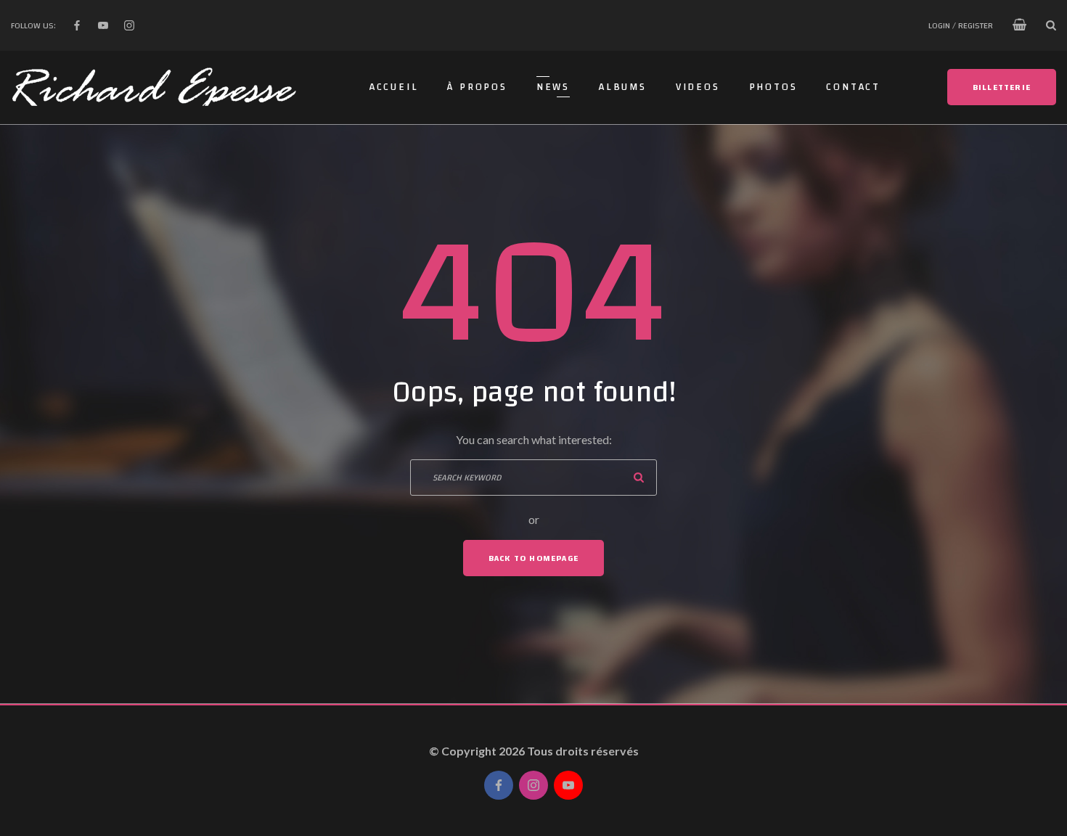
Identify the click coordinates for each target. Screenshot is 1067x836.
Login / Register (960, 25)
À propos (477, 87)
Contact (853, 87)
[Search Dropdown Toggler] (1051, 25)
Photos (773, 87)
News (553, 87)
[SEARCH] (639, 477)
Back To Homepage (533, 558)
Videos (698, 87)
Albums (623, 87)
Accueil (394, 87)
